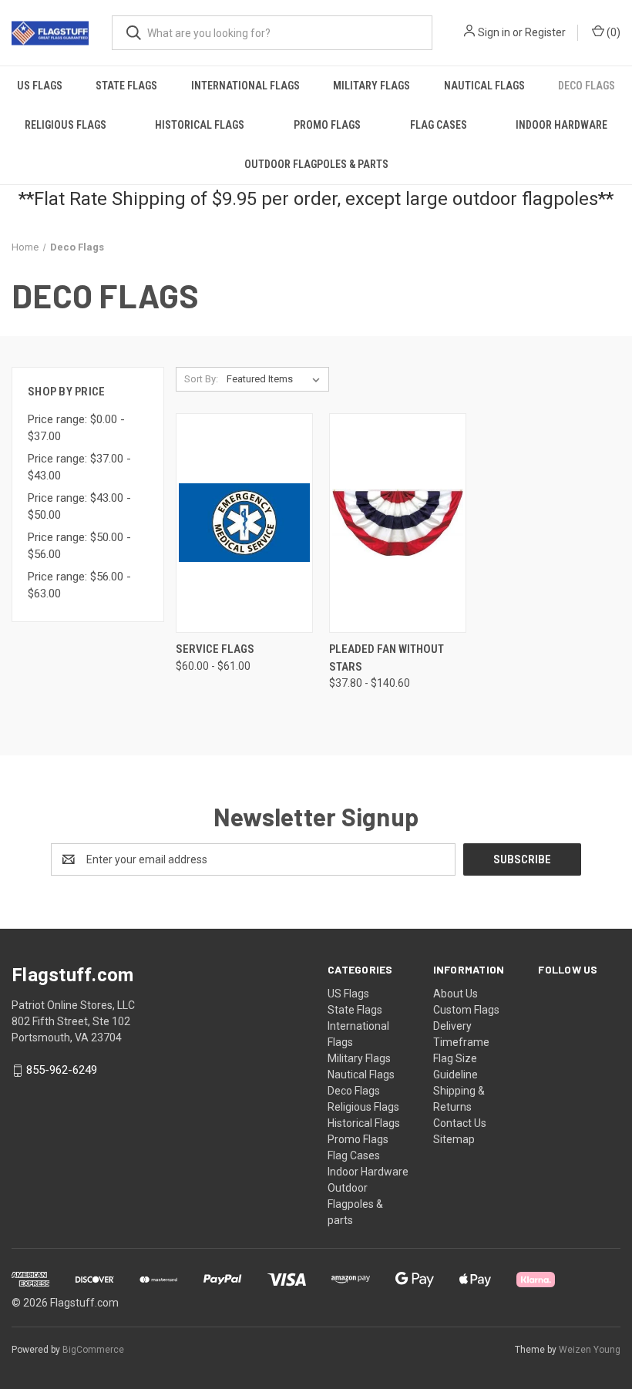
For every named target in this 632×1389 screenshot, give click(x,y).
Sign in (494, 32)
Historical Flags (199, 125)
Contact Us (459, 1123)
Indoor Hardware (561, 125)
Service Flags (215, 649)
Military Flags (371, 85)
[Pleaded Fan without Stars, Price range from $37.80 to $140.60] (397, 523)
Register (545, 32)
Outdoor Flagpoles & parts (316, 164)
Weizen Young (589, 1349)
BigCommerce (93, 1349)
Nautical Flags (484, 85)
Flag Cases (438, 125)
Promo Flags (327, 125)
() (612, 32)
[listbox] (276, 379)
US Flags (39, 85)
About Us (455, 993)
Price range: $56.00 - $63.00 (79, 585)
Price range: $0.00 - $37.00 (76, 428)
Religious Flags (65, 125)
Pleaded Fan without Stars (386, 658)
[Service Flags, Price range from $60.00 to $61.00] (244, 523)
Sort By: (201, 379)
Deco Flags (354, 1091)
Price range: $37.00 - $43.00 (79, 467)
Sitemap (454, 1139)
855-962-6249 (61, 1071)
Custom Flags (466, 1010)
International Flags (245, 85)
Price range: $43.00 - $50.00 (79, 507)
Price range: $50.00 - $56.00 (79, 546)
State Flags (126, 85)
